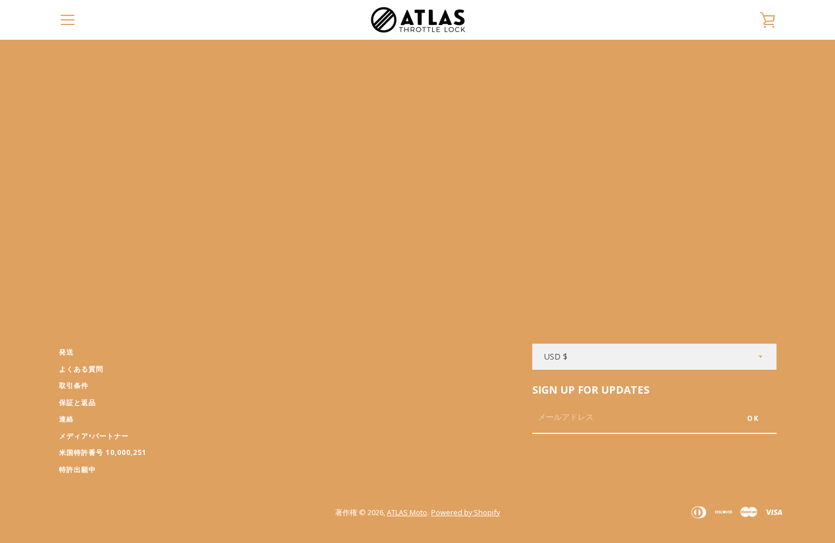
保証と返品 (77, 402)
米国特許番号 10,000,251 (103, 452)
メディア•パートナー (94, 436)
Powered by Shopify (465, 512)
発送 (66, 352)
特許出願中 (77, 469)
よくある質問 (81, 369)
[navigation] (67, 20)
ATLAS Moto (407, 512)
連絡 (66, 419)
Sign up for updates (590, 389)
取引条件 (74, 385)
